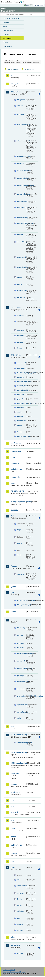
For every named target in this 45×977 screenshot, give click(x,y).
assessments (21, 363)
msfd (13, 829)
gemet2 (14, 587)
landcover (15, 792)
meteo (19, 905)
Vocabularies (7, 38)
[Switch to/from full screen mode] (31, 5)
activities (20, 315)
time (18, 918)
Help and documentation (11, 18)
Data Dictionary (19, 14)
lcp (12, 820)
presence (20, 407)
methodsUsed (21, 201)
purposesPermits (21, 681)
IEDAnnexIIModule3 (18, 753)
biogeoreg (21, 368)
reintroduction (21, 421)
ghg (12, 592)
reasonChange (21, 242)
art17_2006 (16, 307)
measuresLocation (21, 178)
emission (20, 893)
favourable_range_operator (21, 373)
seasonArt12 (21, 257)
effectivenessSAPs (21, 141)
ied (12, 727)
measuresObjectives (21, 668)
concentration (21, 886)
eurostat (14, 510)
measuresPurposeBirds (21, 185)
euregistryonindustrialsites (18, 502)
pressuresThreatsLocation (21, 223)
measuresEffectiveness (21, 653)
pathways (20, 675)
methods (20, 336)
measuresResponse (21, 194)
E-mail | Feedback (9, 970)
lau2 (13, 806)
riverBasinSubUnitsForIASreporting (21, 696)
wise (13, 937)
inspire (14, 784)
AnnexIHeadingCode (21, 743)
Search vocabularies (13, 69)
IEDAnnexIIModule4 (18, 763)
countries (20, 114)
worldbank (15, 945)
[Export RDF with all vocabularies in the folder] (39, 94)
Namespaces (7, 46)
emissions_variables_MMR (21, 600)
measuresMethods (21, 661)
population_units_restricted (21, 403)
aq (12, 75)
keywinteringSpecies (21, 156)
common (15, 463)
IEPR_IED (15, 774)
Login (27, 5)
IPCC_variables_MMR (21, 605)
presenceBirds (21, 217)
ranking (20, 234)
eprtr (13, 483)
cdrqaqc (20, 106)
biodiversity (16, 451)
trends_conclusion (21, 436)
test (12, 861)
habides (14, 612)
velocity (20, 924)
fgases (14, 566)
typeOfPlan (21, 298)
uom (13, 867)
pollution (20, 394)
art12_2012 (16, 84)
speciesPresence (21, 705)
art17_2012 (16, 355)
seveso (14, 853)
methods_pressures (21, 381)
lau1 (13, 800)
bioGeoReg (21, 628)
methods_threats (21, 386)
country (20, 953)
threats (19, 277)
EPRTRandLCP (18, 491)
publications (16, 845)
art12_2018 (16, 92)
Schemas (6, 34)
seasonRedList (21, 267)
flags (19, 530)
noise (13, 837)
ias (12, 620)
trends (19, 284)
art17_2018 (16, 443)
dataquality (16, 477)
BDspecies (21, 100)
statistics (20, 911)
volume (20, 930)
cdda (13, 457)
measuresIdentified (21, 171)
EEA (12, 2)
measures (20, 163)
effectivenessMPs (21, 124)
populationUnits (21, 207)
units (19, 718)
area (18, 880)
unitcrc (19, 555)
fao (12, 516)
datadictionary (17, 469)
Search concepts (29, 69)
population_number (21, 399)
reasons (20, 342)
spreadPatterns (21, 712)
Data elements (8, 30)
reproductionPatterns (21, 689)
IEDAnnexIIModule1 (18, 735)
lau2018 (14, 812)
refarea (19, 543)
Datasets (6, 22)
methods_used (21, 390)
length (19, 899)
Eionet (12, 14)
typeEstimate (21, 290)
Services (6, 42)
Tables (5, 26)
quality (19, 412)
